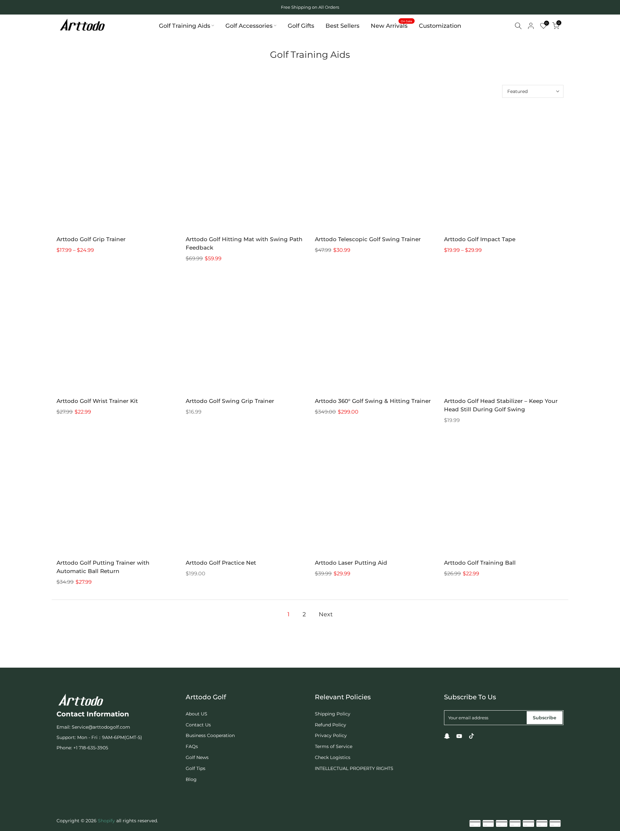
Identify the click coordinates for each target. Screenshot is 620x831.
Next (326, 614)
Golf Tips (195, 768)
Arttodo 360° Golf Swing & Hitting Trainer (373, 401)
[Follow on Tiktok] (471, 736)
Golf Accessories (249, 25)
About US (196, 714)
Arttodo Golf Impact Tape (479, 239)
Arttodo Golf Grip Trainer (91, 239)
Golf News (197, 757)
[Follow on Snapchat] (447, 736)
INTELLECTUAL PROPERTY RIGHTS (354, 768)
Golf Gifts (301, 25)
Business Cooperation (210, 735)
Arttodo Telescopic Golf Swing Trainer (368, 239)
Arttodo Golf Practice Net (221, 562)
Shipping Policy (332, 714)
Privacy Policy (331, 735)
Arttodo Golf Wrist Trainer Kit (97, 401)
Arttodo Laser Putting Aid (351, 562)
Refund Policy (330, 725)
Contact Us (198, 725)
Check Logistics (332, 757)
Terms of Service (333, 746)
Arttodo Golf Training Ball (480, 562)
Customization (440, 25)
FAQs (192, 746)
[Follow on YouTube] (459, 736)
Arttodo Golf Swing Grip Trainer (230, 401)
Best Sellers (342, 25)
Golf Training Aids (184, 25)
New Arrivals (392, 25)
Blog (191, 779)
